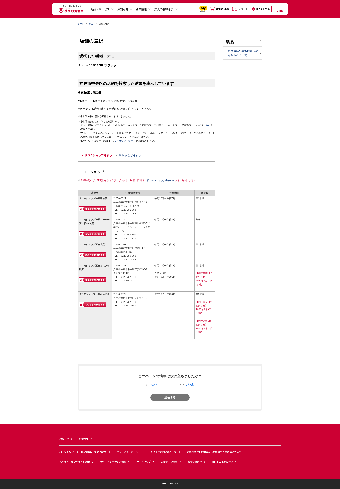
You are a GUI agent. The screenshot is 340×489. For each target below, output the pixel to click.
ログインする (263, 9)
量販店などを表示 (130, 155)
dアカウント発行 (124, 140)
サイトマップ (144, 461)
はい (154, 384)
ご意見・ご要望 (169, 461)
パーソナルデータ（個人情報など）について (83, 452)
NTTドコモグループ (222, 461)
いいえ (190, 384)
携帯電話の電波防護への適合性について (243, 53)
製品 (91, 23)
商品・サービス (100, 9)
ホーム (81, 23)
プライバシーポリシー (128, 452)
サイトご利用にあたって (164, 452)
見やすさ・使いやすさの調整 (74, 461)
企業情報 (141, 9)
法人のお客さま (164, 9)
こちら (206, 125)
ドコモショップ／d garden (161, 180)
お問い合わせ (195, 461)
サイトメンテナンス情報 (113, 461)
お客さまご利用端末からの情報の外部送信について (214, 452)
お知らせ (122, 9)
